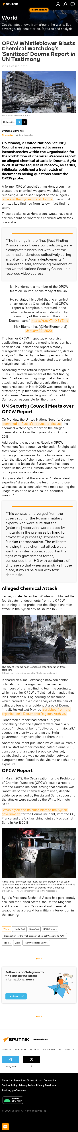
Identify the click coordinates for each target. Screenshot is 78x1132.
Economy (48, 1049)
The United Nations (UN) (36, 942)
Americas (20, 1049)
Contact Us (50, 1080)
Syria (17, 942)
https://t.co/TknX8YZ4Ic (50, 320)
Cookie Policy (9, 1085)
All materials (7, 135)
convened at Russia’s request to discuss (32, 424)
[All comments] (5, 1126)
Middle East (19, 929)
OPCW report (50, 929)
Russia (34, 1049)
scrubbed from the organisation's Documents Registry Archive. (36, 711)
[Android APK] (13, 1101)
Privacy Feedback (46, 1085)
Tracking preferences (14, 1090)
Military (64, 1049)
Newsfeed (34, 929)
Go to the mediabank (47, 673)
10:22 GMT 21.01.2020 (14, 66)
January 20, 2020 (39, 331)
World (6, 929)
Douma (7, 942)
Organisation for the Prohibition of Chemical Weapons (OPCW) (34, 935)
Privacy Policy (27, 1085)
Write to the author (24, 135)
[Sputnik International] (11, 5)
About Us (7, 1080)
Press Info (20, 1080)
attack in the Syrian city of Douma (27, 199)
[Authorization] (58, 4)
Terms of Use (34, 1080)
